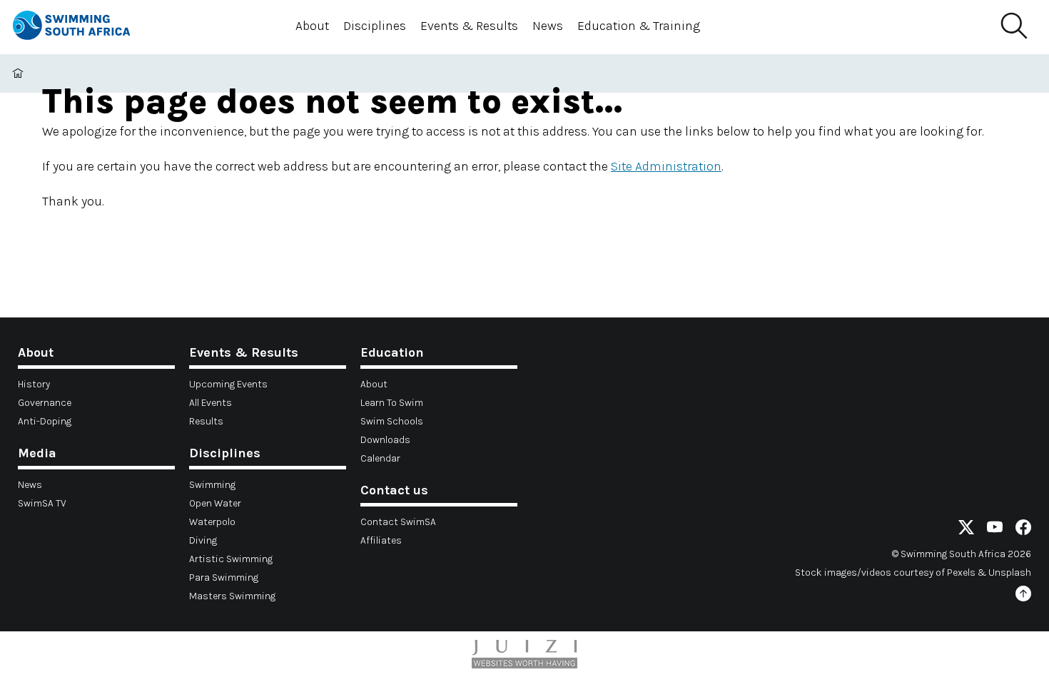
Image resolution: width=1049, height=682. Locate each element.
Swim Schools (391, 421)
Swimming (212, 485)
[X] (966, 530)
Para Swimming (223, 577)
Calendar (380, 458)
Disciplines (374, 26)
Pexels (961, 572)
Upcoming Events (228, 384)
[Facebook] (1023, 530)
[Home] (84, 27)
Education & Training (638, 26)
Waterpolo (212, 522)
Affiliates (381, 540)
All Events (210, 403)
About (312, 26)
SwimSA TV (42, 503)
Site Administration (666, 166)
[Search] (1013, 26)
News (547, 26)
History (34, 384)
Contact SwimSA (398, 522)
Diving (203, 540)
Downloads (385, 440)
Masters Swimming (232, 596)
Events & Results (469, 26)
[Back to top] (1023, 596)
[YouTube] (995, 530)
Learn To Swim (391, 403)
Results (206, 421)
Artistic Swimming (231, 559)
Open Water (215, 503)
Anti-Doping (44, 421)
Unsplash (1009, 572)
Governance (44, 403)
